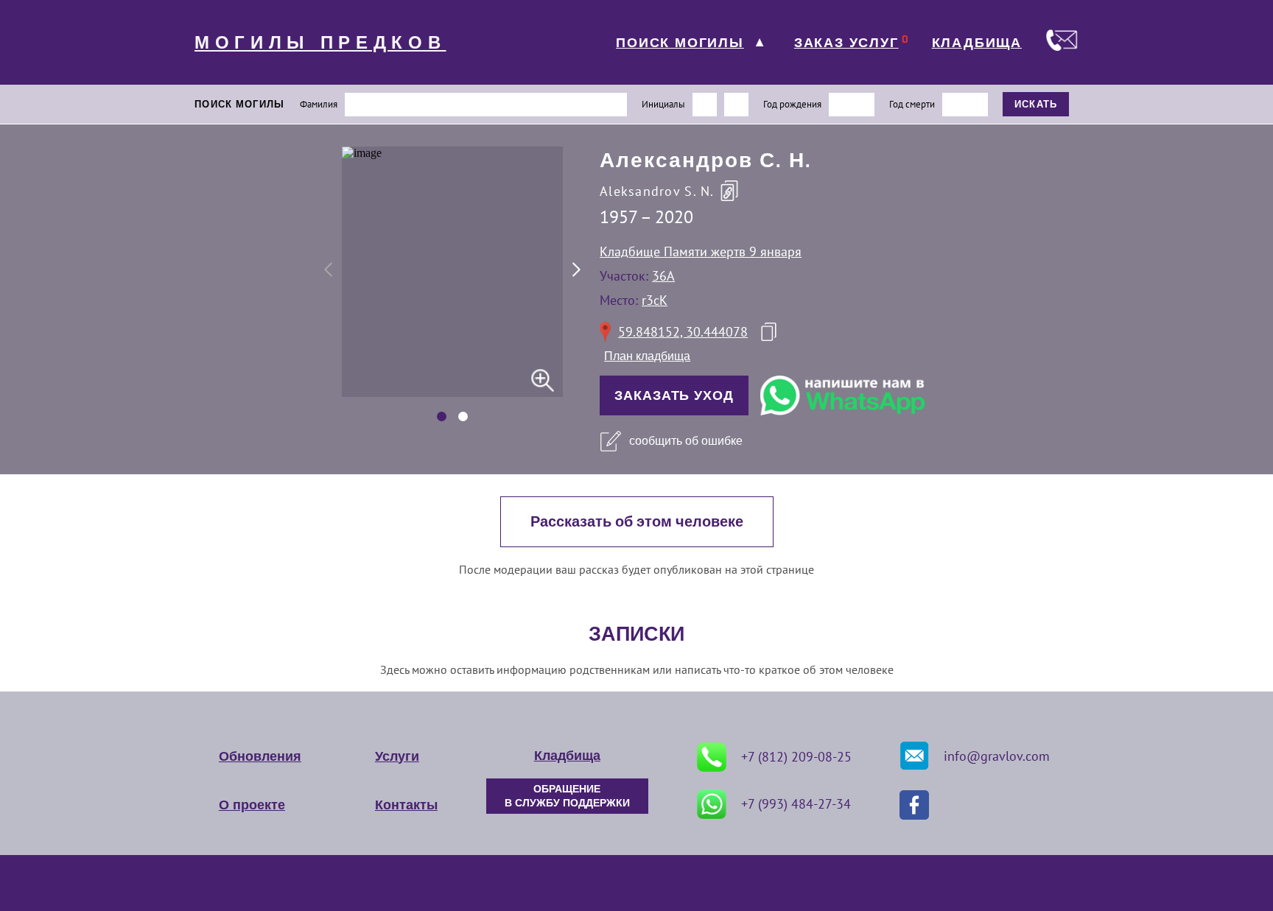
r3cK (654, 300)
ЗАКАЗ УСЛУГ (846, 43)
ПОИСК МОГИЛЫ (680, 43)
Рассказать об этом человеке (636, 522)
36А (663, 275)
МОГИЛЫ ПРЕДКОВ (320, 42)
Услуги (397, 756)
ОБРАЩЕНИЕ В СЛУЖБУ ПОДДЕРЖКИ (567, 796)
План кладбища (647, 356)
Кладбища (567, 755)
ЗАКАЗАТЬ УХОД (674, 395)
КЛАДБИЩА (977, 43)
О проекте (252, 805)
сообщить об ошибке (686, 441)
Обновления (260, 756)
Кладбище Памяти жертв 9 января (701, 251)
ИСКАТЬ (1036, 104)
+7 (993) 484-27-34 (796, 803)
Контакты (406, 805)
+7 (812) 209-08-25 (796, 756)
